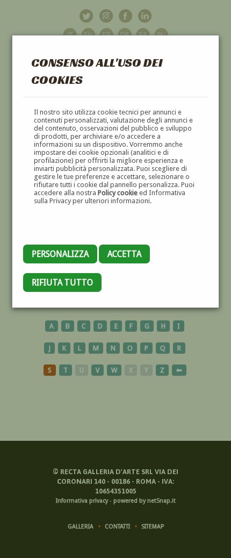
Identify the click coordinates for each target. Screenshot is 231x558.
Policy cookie (118, 193)
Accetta (124, 254)
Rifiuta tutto (62, 282)
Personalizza (60, 254)
